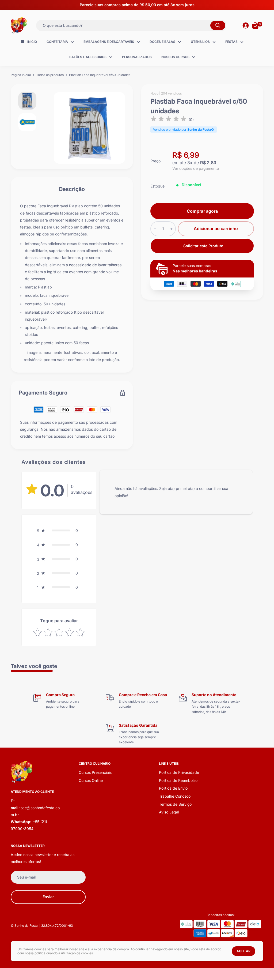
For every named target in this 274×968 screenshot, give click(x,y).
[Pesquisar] (217, 25)
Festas (231, 42)
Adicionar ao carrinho (216, 228)
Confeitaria (57, 42)
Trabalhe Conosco (175, 796)
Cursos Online (91, 780)
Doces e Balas (162, 42)
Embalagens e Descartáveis (108, 42)
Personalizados (137, 57)
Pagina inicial (21, 75)
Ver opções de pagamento (195, 168)
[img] (168, 119)
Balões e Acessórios (87, 57)
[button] (58, 530)
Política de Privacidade (179, 772)
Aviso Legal (169, 812)
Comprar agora (202, 211)
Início (32, 42)
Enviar (48, 896)
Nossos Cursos (175, 57)
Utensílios (200, 42)
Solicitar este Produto (203, 245)
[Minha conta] (245, 25)
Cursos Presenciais (95, 772)
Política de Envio (173, 788)
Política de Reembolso (178, 780)
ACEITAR (243, 951)
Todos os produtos (50, 75)
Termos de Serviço (175, 804)
